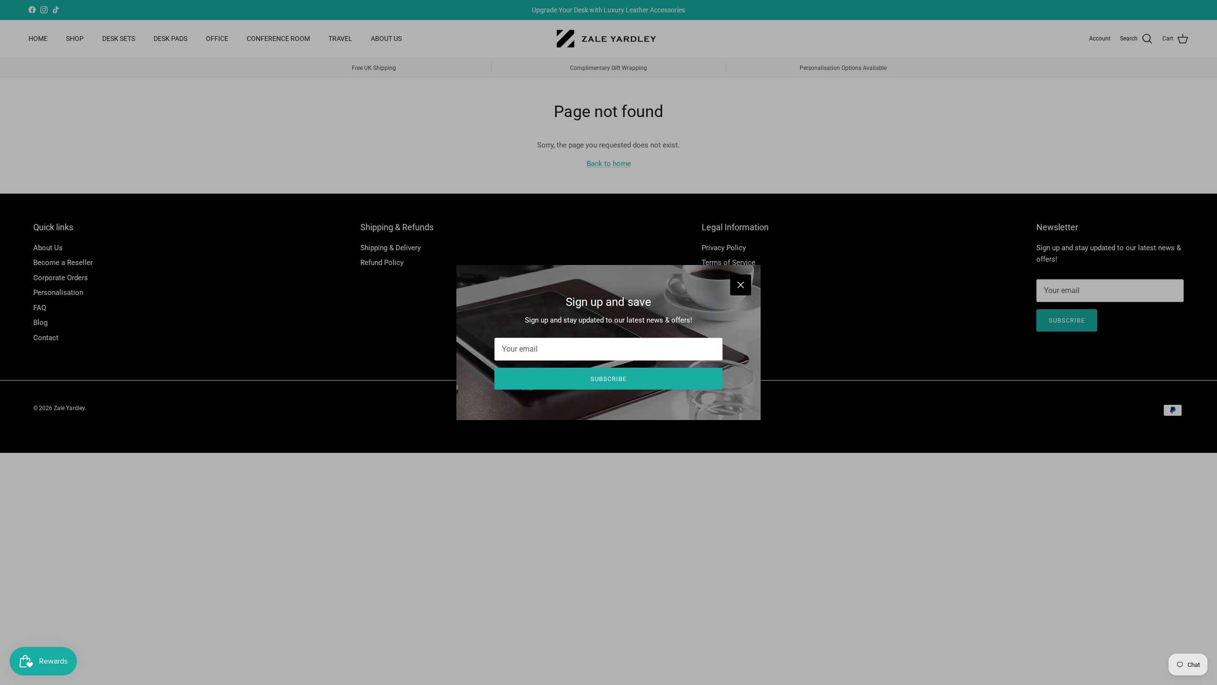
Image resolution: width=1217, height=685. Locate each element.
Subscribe (608, 378)
